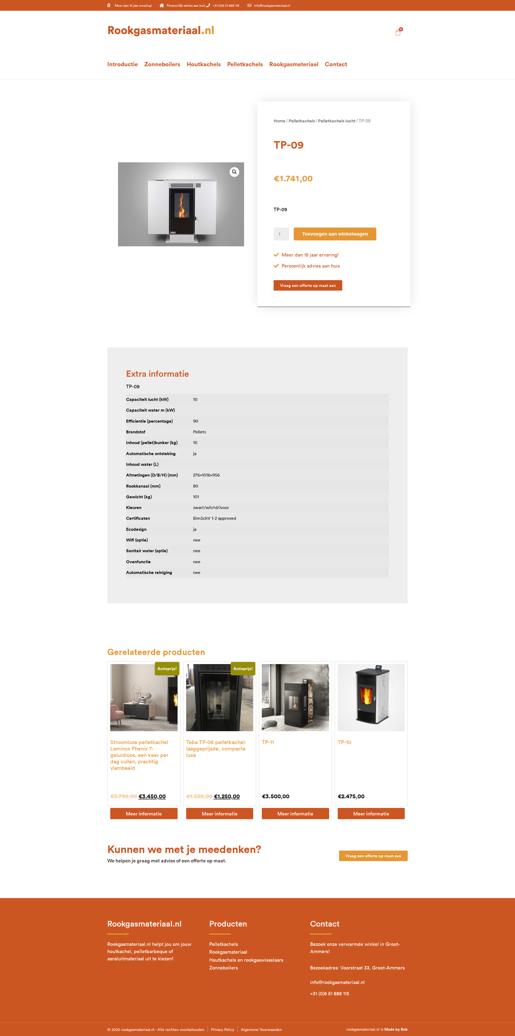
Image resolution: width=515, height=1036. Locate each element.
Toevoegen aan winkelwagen (335, 234)
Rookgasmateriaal (293, 64)
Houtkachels (204, 64)
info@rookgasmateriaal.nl (337, 982)
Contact (336, 64)
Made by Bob (396, 1029)
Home (279, 121)
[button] (234, 172)
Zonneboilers (162, 64)
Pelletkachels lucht (336, 121)
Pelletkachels (245, 64)
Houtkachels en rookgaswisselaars (246, 960)
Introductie (122, 64)
